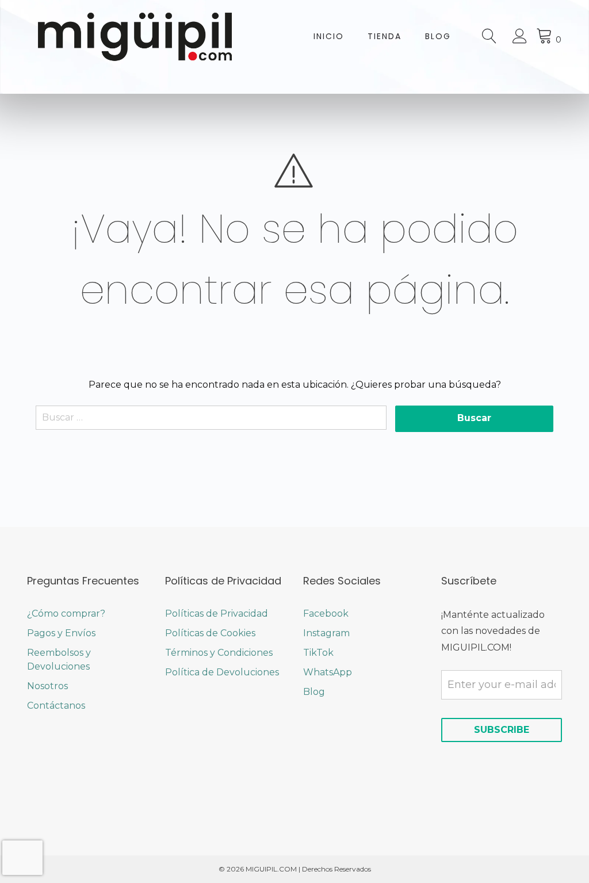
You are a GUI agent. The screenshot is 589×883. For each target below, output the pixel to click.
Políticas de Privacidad (216, 613)
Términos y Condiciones (219, 652)
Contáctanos (56, 705)
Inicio (328, 36)
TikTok (318, 652)
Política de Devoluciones (222, 672)
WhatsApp (327, 672)
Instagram (326, 633)
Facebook (326, 613)
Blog (438, 36)
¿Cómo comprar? (66, 613)
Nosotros (47, 686)
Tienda (384, 36)
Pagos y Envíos (61, 633)
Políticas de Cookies (210, 633)
